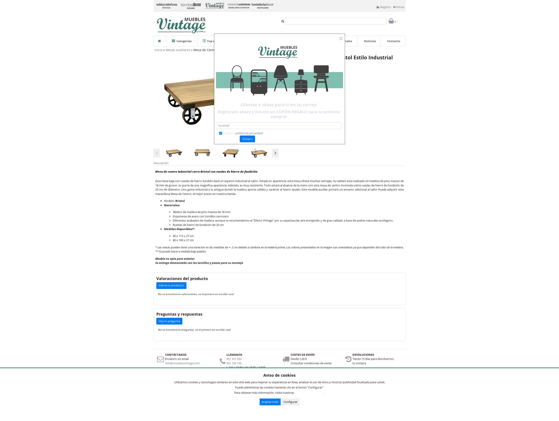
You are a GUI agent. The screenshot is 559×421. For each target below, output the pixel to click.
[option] (174, 153)
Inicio (158, 50)
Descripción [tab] (161, 163)
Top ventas (215, 41)
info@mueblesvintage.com (182, 363)
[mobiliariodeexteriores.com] (239, 5)
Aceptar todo (270, 402)
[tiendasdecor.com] (191, 5)
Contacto (393, 41)
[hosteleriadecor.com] (263, 5)
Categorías (184, 41)
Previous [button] (157, 153)
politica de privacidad (249, 133)
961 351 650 (234, 359)
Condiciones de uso (310, 393)
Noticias (370, 41)
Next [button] (275, 153)
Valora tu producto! (171, 285)
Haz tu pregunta (169, 321)
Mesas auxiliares (178, 50)
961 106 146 (234, 363)
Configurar (290, 402)
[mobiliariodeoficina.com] (167, 5)
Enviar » (248, 139)
